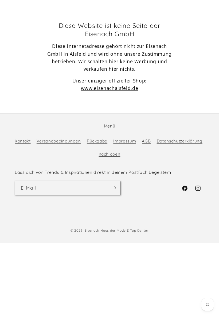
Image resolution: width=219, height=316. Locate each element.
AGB (146, 141)
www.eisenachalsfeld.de (109, 88)
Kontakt (23, 141)
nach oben (109, 154)
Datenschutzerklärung (179, 141)
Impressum (124, 141)
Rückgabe (97, 141)
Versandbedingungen (59, 141)
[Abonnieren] (113, 188)
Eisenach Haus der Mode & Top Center (116, 230)
